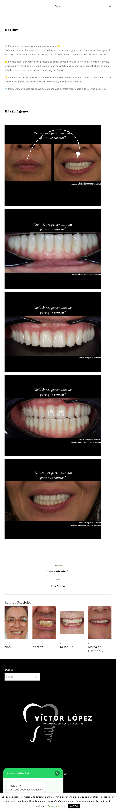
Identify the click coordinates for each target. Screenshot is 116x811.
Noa (8, 647)
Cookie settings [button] (56, 806)
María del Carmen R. (96, 649)
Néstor (37, 647)
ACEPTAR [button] (74, 806)
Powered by (12, 773)
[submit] (36, 677)
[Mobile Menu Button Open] (109, 5)
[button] (57, 773)
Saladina (67, 647)
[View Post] (16, 622)
